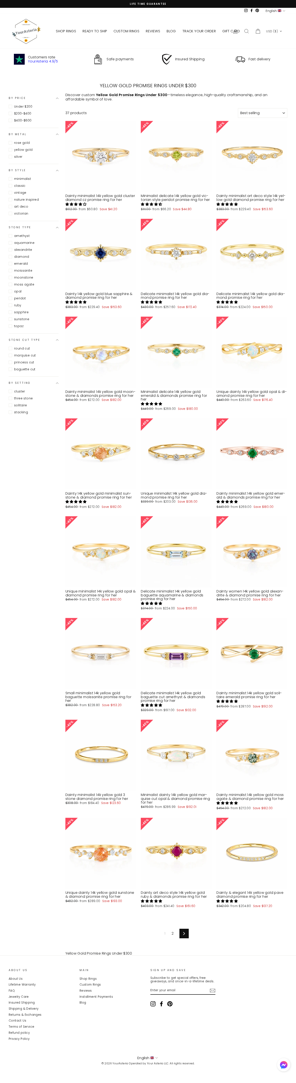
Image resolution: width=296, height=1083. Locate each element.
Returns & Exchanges (25, 1015)
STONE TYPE (20, 227)
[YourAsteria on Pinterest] (169, 1003)
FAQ (12, 991)
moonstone (23, 277)
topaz (19, 326)
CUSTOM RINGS (126, 31)
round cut (22, 348)
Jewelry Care (19, 997)
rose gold (22, 143)
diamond (21, 256)
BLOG (171, 31)
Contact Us (17, 1021)
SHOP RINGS (66, 31)
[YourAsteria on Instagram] (153, 1003)
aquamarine (24, 243)
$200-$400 (22, 113)
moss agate (24, 284)
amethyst (22, 236)
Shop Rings (88, 979)
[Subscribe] (212, 990)
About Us (16, 979)
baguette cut (25, 369)
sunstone (21, 319)
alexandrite (23, 250)
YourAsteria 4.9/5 (43, 61)
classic (20, 186)
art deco (21, 206)
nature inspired (26, 199)
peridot (20, 298)
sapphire (21, 312)
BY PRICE (17, 98)
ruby (17, 305)
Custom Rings (90, 985)
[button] (274, 31)
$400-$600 (23, 120)
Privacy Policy (19, 1039)
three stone (23, 398)
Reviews (86, 991)
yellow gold (23, 150)
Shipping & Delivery (24, 1009)
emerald (21, 263)
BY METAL (18, 134)
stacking (21, 412)
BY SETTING (20, 383)
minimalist (22, 179)
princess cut (24, 362)
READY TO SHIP (95, 31)
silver (18, 156)
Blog (83, 1003)
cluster (19, 391)
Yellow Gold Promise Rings (88, 953)
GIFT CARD (231, 31)
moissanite (23, 270)
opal (18, 291)
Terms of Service (21, 1027)
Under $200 (23, 106)
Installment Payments (96, 997)
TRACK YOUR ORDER (199, 31)
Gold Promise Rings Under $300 (138, 95)
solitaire (20, 405)
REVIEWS (153, 31)
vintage (20, 192)
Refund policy (19, 1033)
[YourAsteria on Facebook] (161, 1003)
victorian (21, 213)
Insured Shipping (22, 1003)
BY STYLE (17, 170)
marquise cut (25, 355)
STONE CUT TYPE (24, 340)
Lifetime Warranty (22, 985)
